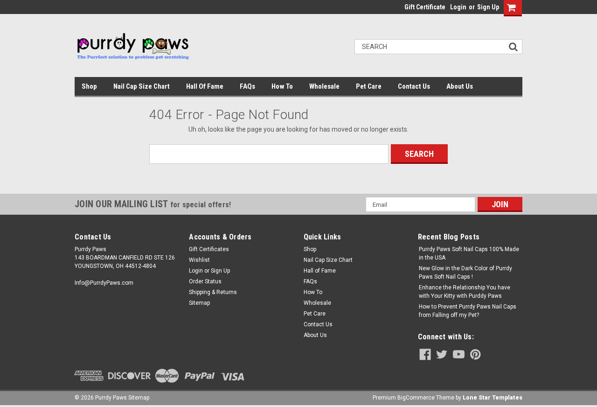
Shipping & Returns (213, 292)
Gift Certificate (424, 7)
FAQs (247, 86)
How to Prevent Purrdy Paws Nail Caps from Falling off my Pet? (467, 310)
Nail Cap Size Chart (141, 86)
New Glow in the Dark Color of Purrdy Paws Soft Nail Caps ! (465, 272)
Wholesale (324, 86)
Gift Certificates (209, 249)
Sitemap (199, 303)
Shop (89, 86)
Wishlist (199, 260)
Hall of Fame (204, 86)
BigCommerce (416, 397)
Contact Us (414, 86)
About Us (459, 86)
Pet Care (369, 86)
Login (458, 7)
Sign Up (488, 7)
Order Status (205, 281)
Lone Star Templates (492, 397)
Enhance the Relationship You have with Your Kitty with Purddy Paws (464, 291)
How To (282, 86)
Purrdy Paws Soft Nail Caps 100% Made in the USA (469, 253)
